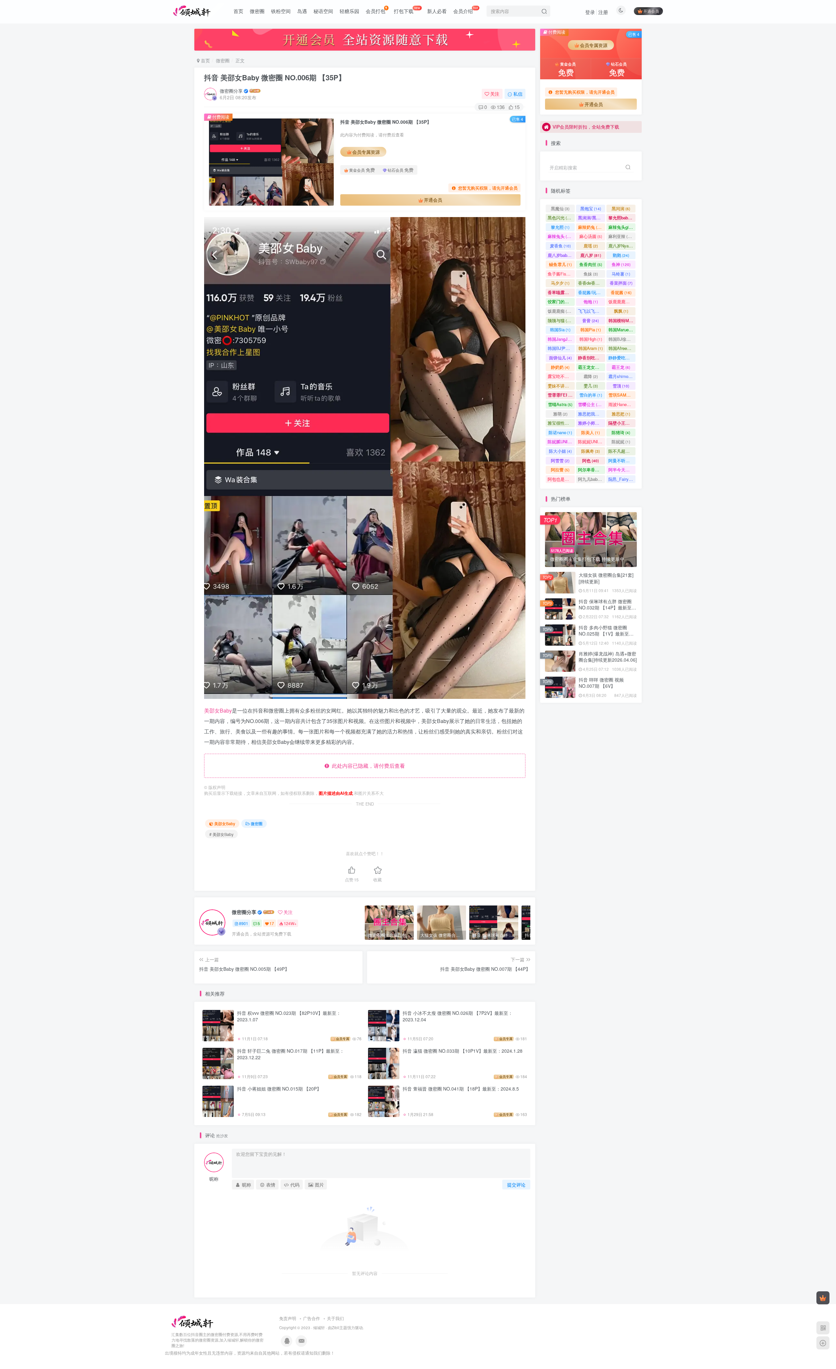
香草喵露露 (561, 292)
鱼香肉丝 (590, 264)
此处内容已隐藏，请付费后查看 (367, 765)
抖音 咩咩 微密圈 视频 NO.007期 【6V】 (601, 682)
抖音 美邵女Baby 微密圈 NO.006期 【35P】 (275, 77)
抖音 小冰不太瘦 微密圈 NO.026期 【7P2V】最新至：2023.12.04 (458, 1016)
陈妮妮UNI (591, 441)
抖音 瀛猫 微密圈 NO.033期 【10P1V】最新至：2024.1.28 (462, 1050)
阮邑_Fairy (621, 479)
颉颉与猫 (560, 320)
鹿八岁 (590, 255)
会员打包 (375, 11)
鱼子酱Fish (561, 274)
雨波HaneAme (621, 404)
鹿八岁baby (561, 255)
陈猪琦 (621, 432)
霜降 (591, 376)
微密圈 (257, 11)
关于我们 (335, 1318)
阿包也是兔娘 (561, 479)
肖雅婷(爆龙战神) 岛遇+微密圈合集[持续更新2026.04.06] (608, 656)
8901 (243, 923)
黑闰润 (621, 208)
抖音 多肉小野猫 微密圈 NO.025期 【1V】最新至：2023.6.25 (606, 185)
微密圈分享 (231, 90)
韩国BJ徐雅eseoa (621, 339)
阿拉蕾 (560, 469)
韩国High (590, 339)
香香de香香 (591, 283)
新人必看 (437, 11)
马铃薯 (621, 274)
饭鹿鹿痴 (560, 311)
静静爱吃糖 (621, 357)
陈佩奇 (590, 451)
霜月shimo (621, 376)
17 (271, 923)
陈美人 (590, 432)
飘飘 (621, 311)
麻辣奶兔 (590, 227)
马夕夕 (560, 283)
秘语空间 (323, 11)
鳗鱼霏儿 (560, 264)
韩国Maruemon (621, 329)
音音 (590, 320)
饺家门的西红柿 (561, 301)
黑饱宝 (590, 208)
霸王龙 (621, 367)
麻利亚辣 (621, 236)
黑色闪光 (560, 217)
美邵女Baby (218, 710)
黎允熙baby (621, 217)
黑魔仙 (560, 208)
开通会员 (651, 11)
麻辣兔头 (560, 236)
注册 (603, 11)
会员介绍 (465, 9)
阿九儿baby (591, 479)
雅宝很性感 (561, 423)
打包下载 (407, 9)
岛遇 (302, 11)
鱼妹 (591, 274)
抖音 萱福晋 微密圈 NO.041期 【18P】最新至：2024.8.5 (461, 1088)
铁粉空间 (281, 11)
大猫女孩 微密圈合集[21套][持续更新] (606, 578)
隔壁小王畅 (621, 423)
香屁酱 (621, 292)
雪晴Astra (560, 404)
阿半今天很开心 (621, 469)
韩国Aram (590, 348)
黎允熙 (560, 227)
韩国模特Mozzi (621, 320)
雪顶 (621, 386)
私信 (517, 93)
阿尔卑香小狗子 (591, 469)
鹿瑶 (591, 246)
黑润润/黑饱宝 (591, 217)
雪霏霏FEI (561, 395)
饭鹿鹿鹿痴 (621, 301)
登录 (590, 11)
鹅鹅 (621, 255)
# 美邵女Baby (221, 834)
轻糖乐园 (349, 11)
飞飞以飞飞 (591, 311)
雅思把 (621, 414)
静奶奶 (560, 367)
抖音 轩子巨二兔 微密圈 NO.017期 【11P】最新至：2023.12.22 (290, 1054)
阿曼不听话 (621, 460)
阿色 (590, 460)
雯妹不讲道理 (561, 386)
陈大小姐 (560, 451)
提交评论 (516, 1184)
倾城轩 (319, 1327)
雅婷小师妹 (591, 423)
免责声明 (287, 1318)
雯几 (591, 386)
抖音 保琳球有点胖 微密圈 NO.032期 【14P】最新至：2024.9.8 (607, 607)
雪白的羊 (590, 395)
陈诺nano (560, 432)
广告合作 (311, 1318)
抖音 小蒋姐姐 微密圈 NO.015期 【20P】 (279, 1088)
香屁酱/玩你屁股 (591, 292)
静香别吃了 (591, 357)
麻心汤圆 (590, 236)
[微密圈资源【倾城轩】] (192, 1321)
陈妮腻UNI (561, 441)
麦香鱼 (560, 246)
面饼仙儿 (560, 357)
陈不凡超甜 (621, 451)
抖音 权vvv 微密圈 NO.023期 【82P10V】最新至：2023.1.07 (289, 1016)
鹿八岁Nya (621, 246)
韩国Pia (590, 329)
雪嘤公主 (590, 404)
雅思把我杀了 (591, 414)
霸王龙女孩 (591, 367)
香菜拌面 (621, 283)
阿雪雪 (560, 460)
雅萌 (560, 414)
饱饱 (591, 301)
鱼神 (621, 264)
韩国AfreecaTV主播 (621, 348)
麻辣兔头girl (621, 227)
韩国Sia (560, 329)
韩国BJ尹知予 (561, 348)
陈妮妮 (621, 441)
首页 (238, 11)
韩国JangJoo (561, 339)
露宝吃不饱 (561, 376)
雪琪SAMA (621, 395)
